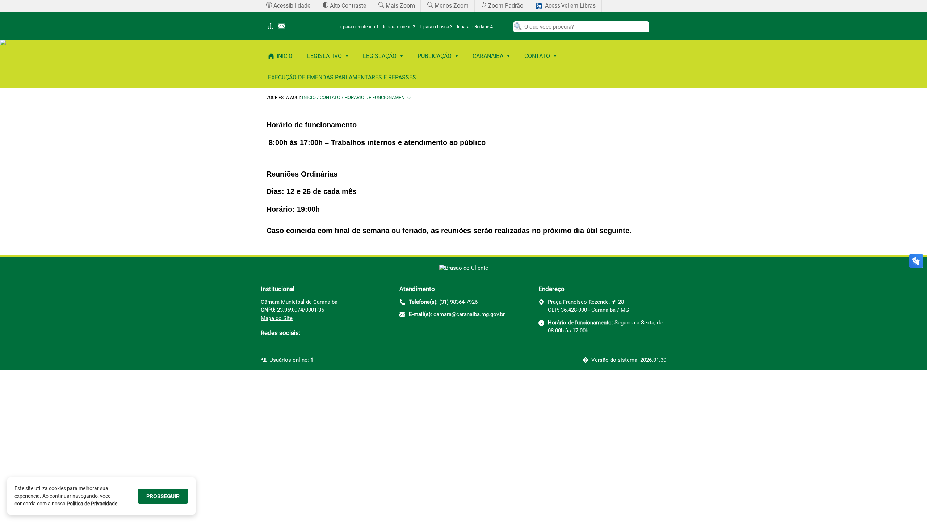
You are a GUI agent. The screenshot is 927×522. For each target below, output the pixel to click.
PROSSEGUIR (163, 496)
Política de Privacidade (92, 503)
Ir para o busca (436, 26)
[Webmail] (283, 28)
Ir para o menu (399, 26)
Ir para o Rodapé (475, 26)
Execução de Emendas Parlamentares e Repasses (342, 77)
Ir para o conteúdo (359, 26)
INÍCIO (309, 97)
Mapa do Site (277, 318)
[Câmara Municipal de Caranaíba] (463, 268)
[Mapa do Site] (271, 28)
